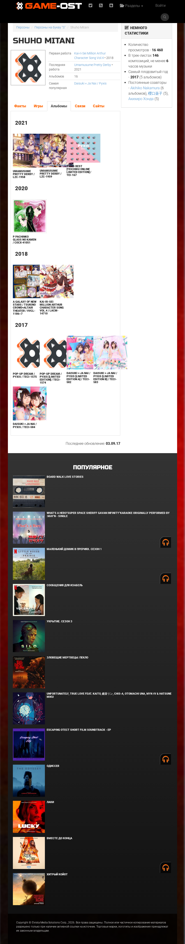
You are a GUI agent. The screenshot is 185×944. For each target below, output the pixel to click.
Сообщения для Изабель (65, 585)
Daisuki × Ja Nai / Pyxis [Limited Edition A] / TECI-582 (78, 378)
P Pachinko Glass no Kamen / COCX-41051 (24, 239)
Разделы (132, 6)
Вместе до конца (59, 838)
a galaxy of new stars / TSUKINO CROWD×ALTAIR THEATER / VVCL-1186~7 (24, 307)
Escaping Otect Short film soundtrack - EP (79, 729)
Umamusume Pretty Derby (92, 65)
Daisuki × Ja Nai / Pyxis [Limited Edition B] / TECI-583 (105, 378)
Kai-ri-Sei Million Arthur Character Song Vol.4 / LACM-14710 (52, 307)
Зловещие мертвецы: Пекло (67, 657)
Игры (38, 106)
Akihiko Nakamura (145, 88)
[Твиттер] (90, 6)
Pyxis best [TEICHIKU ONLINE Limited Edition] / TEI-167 (79, 171)
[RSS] (101, 6)
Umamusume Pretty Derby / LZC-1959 (50, 173)
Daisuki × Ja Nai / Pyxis (90, 83)
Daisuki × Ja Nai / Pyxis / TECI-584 (25, 425)
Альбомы (59, 106)
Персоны (23, 27)
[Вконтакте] (111, 6)
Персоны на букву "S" (50, 27)
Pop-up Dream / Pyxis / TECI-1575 (25, 375)
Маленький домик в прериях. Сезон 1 (74, 549)
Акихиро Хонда (141, 99)
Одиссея (53, 766)
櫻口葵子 (155, 93)
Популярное (92, 467)
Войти (160, 5)
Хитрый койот (57, 874)
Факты (20, 106)
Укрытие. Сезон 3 (59, 621)
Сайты (98, 106)
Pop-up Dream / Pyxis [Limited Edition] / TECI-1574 (51, 378)
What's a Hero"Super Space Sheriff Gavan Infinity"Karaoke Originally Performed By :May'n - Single (108, 514)
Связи (80, 106)
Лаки (50, 802)
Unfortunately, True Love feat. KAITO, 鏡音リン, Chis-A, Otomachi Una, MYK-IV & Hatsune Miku (109, 695)
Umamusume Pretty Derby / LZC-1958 (24, 174)
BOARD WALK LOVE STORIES (65, 476)
